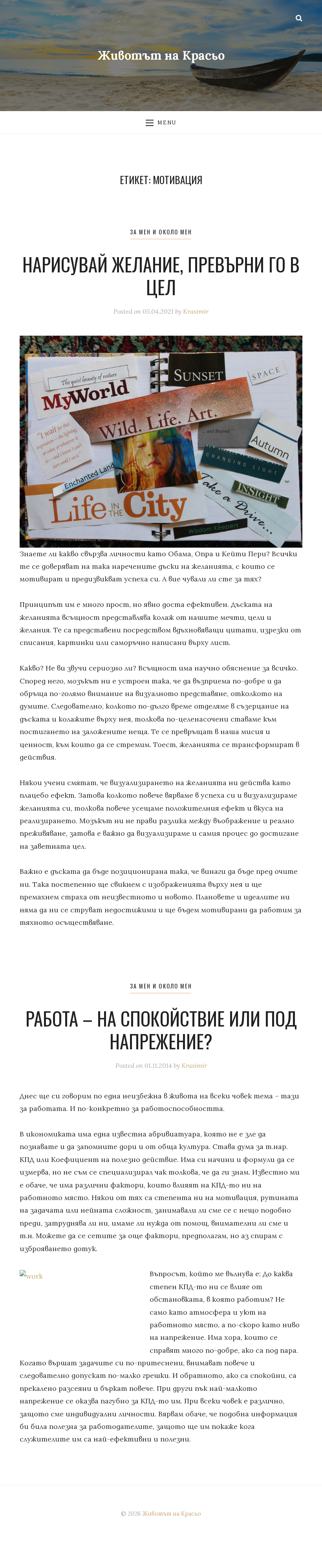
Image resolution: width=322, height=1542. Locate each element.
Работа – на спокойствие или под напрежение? (161, 1030)
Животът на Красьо (161, 55)
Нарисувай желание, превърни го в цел (161, 275)
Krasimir (196, 311)
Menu (166, 122)
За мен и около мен (161, 232)
